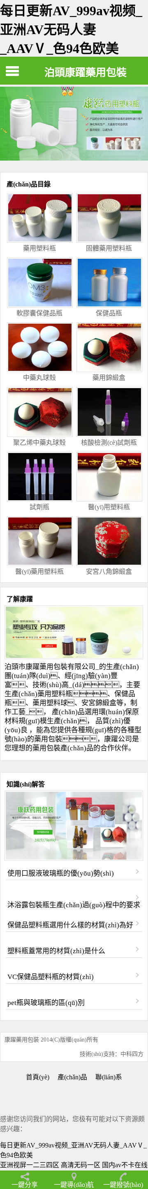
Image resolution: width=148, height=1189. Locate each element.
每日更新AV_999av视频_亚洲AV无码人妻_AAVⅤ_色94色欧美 (71, 29)
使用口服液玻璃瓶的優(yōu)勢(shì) (60, 873)
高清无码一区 (80, 1164)
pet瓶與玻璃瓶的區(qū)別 (45, 1003)
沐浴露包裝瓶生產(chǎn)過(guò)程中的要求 (73, 905)
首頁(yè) (37, 1077)
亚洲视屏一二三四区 (29, 1164)
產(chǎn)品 (72, 1077)
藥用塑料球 (49, 703)
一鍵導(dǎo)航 (74, 1184)
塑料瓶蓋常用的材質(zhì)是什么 (56, 951)
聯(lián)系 (108, 1077)
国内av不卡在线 (125, 1164)
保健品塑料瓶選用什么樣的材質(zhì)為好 (70, 925)
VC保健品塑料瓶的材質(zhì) (50, 977)
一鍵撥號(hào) (123, 1184)
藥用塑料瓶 (54, 694)
